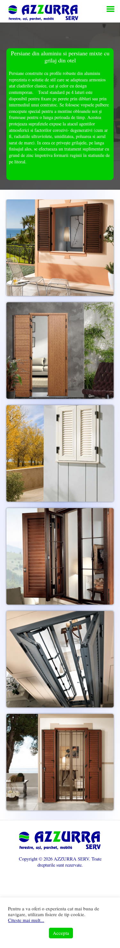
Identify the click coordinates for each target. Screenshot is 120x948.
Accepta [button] (61, 933)
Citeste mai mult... (26, 920)
